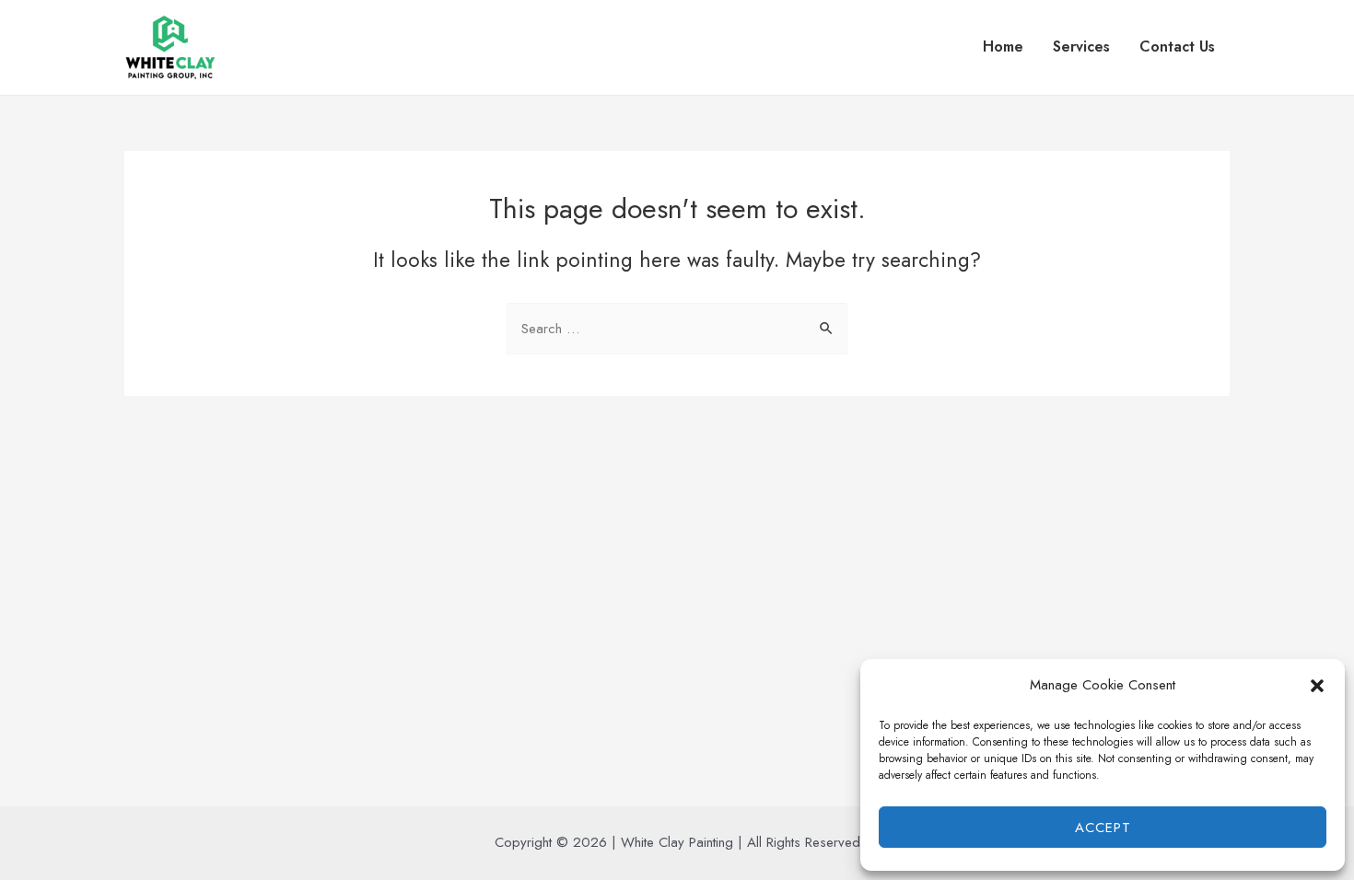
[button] (1317, 686)
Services (1081, 46)
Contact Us (1177, 46)
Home (1003, 46)
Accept (1103, 827)
